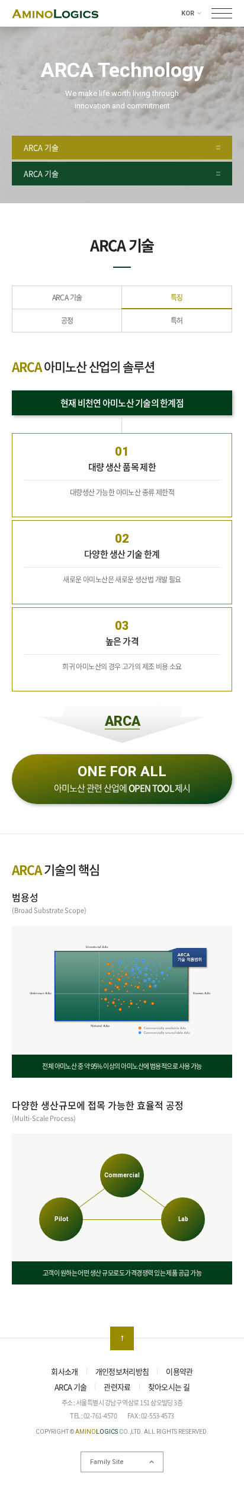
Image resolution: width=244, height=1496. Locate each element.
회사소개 (64, 1371)
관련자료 (117, 1386)
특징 (177, 297)
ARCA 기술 (67, 297)
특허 (177, 320)
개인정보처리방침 (122, 1371)
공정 (67, 320)
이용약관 (179, 1371)
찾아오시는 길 (169, 1386)
